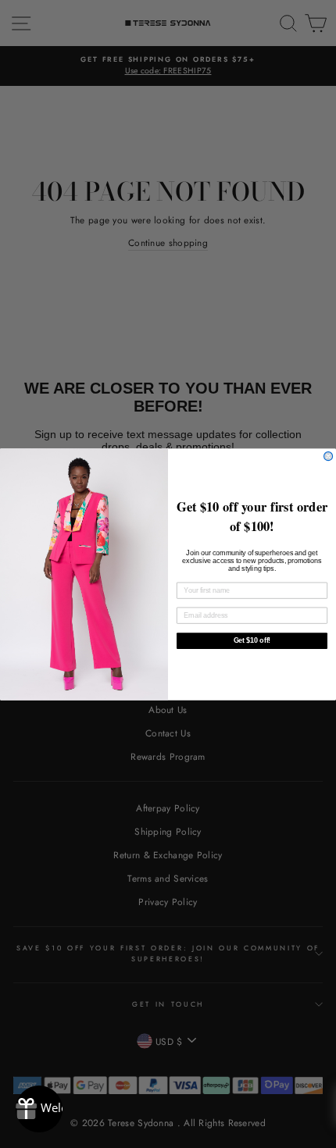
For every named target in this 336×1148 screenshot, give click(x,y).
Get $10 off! (252, 640)
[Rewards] (39, 1109)
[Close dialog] (328, 455)
